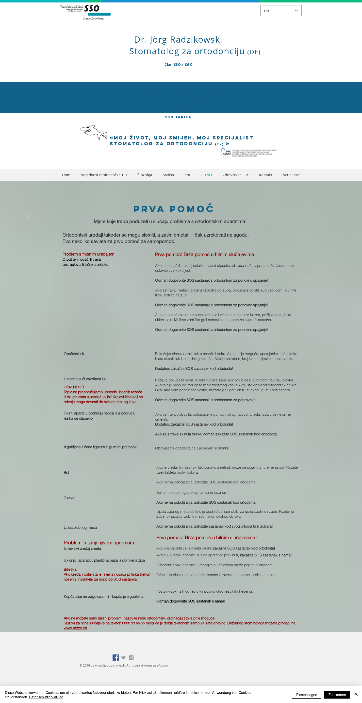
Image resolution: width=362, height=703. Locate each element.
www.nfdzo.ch (75, 628)
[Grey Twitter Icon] (123, 657)
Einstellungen (306, 694)
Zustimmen (337, 694)
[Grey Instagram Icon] (131, 657)
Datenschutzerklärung (46, 696)
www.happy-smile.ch (110, 665)
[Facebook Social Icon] (116, 657)
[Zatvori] (356, 694)
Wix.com (163, 665)
